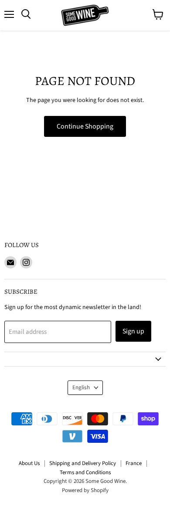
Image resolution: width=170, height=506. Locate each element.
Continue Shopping (85, 126)
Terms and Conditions (85, 472)
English (81, 387)
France (134, 463)
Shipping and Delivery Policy (82, 463)
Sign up (133, 331)
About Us (29, 463)
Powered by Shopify (85, 490)
